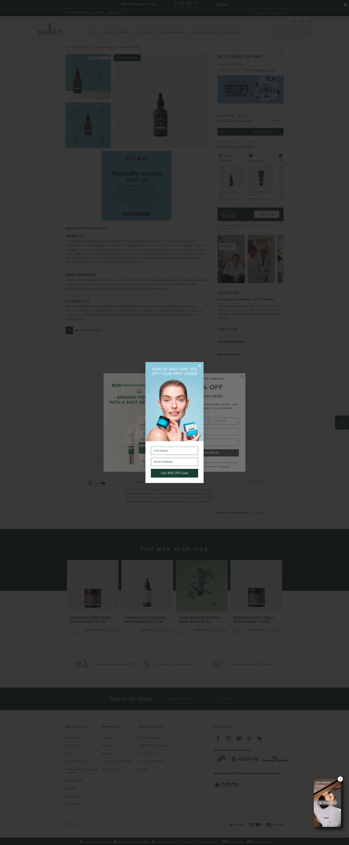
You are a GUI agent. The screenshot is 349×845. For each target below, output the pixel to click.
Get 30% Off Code (174, 473)
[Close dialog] (200, 366)
